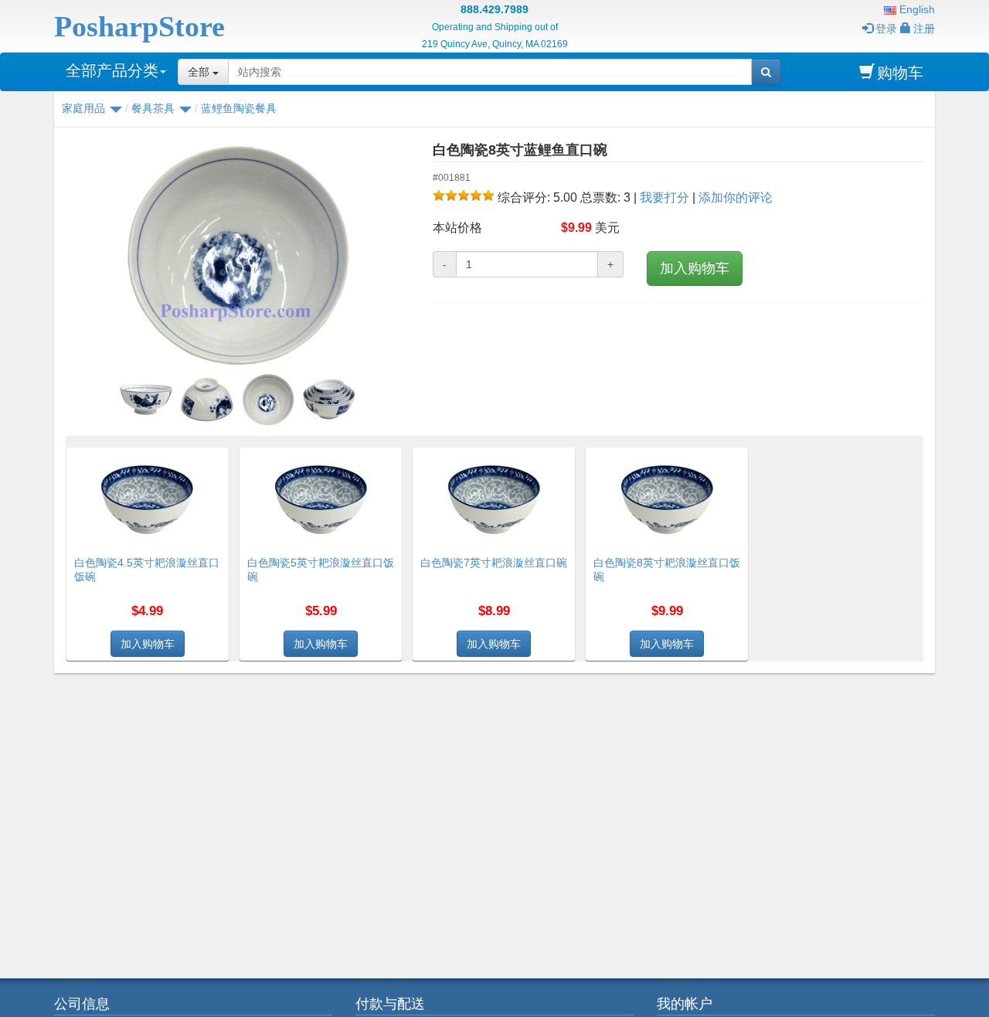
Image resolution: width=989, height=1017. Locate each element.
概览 (212, 457)
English (915, 9)
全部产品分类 (112, 70)
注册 (924, 28)
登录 (886, 28)
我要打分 (664, 197)
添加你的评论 (735, 197)
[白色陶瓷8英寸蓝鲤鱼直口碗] (238, 255)
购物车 (900, 72)
